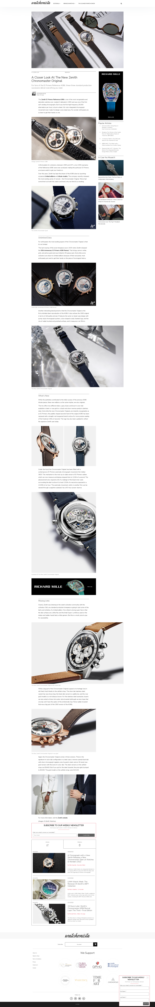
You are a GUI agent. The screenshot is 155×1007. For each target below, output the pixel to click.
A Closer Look (35, 72)
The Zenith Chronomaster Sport (39, 230)
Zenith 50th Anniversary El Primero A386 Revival (43, 307)
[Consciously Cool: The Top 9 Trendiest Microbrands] (111, 212)
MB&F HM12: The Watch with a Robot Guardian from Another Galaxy (111, 144)
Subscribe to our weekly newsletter (64, 825)
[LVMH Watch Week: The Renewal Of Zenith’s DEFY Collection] (49, 889)
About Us (35, 953)
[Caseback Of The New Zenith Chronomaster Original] (63, 532)
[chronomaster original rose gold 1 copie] (47, 446)
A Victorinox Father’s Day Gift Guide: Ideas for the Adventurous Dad (111, 139)
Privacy (34, 962)
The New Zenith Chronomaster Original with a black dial (45, 685)
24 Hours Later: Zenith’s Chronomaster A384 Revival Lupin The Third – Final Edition (80, 908)
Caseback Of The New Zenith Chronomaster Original (45, 574)
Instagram (75, 998)
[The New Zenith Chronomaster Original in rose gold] (63, 730)
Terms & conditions (37, 959)
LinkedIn (83, 998)
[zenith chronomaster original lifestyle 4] (80, 794)
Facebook (71, 998)
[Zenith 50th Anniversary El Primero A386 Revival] (63, 284)
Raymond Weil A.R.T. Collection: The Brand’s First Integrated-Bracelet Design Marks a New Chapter (111, 150)
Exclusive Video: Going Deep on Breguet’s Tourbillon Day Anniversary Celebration (110, 127)
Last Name (123, 997)
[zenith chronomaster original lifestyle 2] (47, 794)
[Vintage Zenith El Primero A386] (63, 138)
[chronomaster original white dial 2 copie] (80, 446)
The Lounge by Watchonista (86, 3)
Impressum (35, 965)
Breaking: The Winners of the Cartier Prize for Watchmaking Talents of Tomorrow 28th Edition (111, 134)
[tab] (47, 844)
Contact (34, 968)
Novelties (35, 851)
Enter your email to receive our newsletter (44, 832)
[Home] (41, 2)
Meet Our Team (36, 956)
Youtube (79, 998)
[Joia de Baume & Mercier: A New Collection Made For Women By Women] (111, 190)
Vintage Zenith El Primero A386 (39, 161)
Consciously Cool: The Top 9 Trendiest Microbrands (109, 223)
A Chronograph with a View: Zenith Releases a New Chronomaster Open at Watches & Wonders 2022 (81, 858)
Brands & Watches (69, 3)
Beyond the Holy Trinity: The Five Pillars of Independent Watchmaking (110, 178)
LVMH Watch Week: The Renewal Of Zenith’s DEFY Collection (78, 883)
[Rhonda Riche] (34, 93)
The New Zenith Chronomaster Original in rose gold (44, 753)
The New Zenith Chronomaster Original (41, 388)
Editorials (56, 3)
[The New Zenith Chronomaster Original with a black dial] (77, 653)
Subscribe (60, 944)
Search (121, 3)
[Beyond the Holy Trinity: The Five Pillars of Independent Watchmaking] (111, 167)
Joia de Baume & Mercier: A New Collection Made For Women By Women (110, 201)
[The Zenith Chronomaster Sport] (63, 207)
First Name (123, 991)
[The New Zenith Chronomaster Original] (77, 356)
